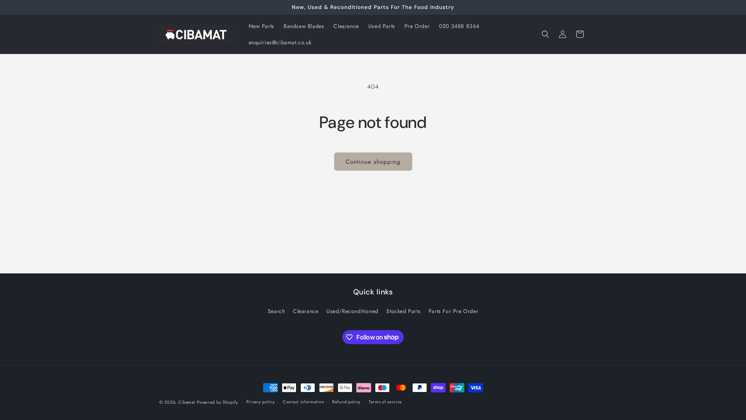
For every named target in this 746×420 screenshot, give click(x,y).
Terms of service (385, 402)
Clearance (305, 311)
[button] (545, 34)
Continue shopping (373, 162)
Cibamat (186, 402)
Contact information (303, 402)
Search (276, 311)
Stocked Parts (403, 311)
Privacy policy (260, 402)
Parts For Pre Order (453, 311)
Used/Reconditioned (352, 311)
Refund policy (346, 402)
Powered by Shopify (217, 402)
